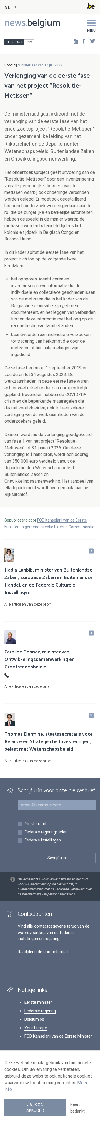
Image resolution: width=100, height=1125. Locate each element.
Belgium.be (34, 1019)
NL (7, 7)
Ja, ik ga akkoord (35, 1108)
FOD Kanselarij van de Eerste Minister (58, 1036)
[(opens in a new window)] (82, 41)
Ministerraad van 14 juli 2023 (40, 65)
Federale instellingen (42, 840)
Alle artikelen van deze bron (27, 604)
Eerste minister (38, 1002)
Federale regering (40, 1010)
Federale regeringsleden (46, 832)
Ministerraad (35, 824)
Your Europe (35, 1027)
